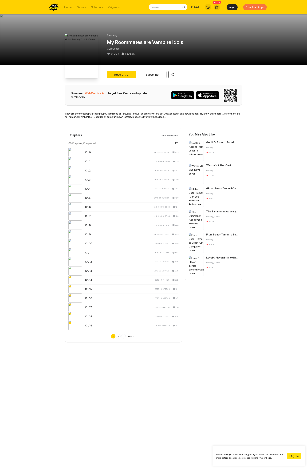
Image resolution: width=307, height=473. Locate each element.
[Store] (217, 7)
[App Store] (207, 95)
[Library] (208, 7)
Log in (232, 7)
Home (68, 7)
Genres (81, 7)
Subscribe (152, 74)
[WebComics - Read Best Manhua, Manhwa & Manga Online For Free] (54, 7)
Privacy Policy (265, 457)
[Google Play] (182, 95)
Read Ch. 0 (121, 74)
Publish (195, 7)
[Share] (172, 74)
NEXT (131, 336)
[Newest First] (176, 143)
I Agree (294, 456)
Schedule (97, 7)
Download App (254, 7)
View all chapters (169, 135)
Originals (114, 7)
